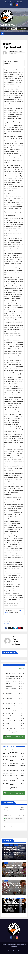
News (11, 845)
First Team (6, 845)
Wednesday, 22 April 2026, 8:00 (14, 852)
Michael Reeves (14, 872)
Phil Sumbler (9, 854)
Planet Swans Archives (16, 51)
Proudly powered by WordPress (9, 944)
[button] (25, 33)
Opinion (15, 845)
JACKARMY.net (8, 25)
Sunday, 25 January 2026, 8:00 (13, 905)
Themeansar (14, 946)
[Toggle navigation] (14, 34)
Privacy (13, 950)
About (9, 950)
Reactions (21, 898)
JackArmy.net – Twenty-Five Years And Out (14, 849)
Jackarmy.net (9, 908)
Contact (18, 950)
